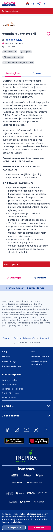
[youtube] (26, 430)
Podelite (41, 277)
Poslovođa (45, 338)
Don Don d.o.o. (13, 39)
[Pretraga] (33, 4)
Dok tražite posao (10, 393)
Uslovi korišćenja (40, 356)
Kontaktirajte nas (11, 366)
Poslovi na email (9, 384)
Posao (6, 338)
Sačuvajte (15, 277)
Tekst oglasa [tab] (13, 73)
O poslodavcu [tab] (39, 73)
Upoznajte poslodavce (12, 389)
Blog (4, 351)
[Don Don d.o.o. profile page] (9, 24)
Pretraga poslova (10, 380)
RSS (33, 351)
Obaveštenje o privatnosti (39, 362)
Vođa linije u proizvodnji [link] (29, 342)
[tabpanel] (26, 168)
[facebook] (7, 430)
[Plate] (38, 4)
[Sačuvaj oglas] (48, 34)
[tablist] (26, 74)
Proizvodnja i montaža (24, 338)
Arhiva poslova (9, 397)
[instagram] (17, 430)
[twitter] (36, 430)
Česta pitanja (9, 361)
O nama (6, 356)
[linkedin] (46, 430)
